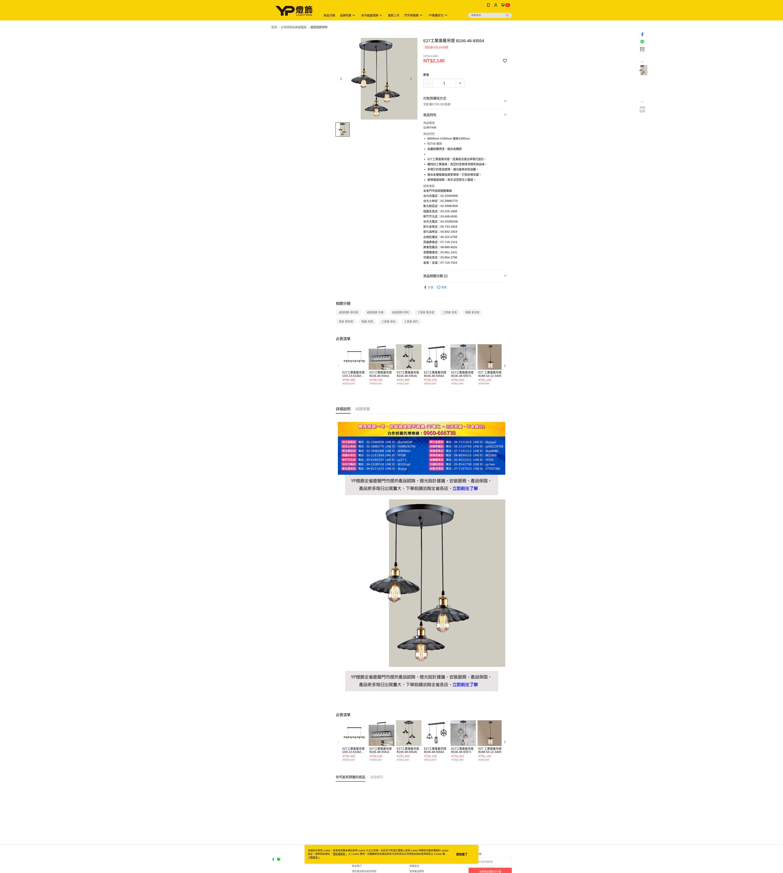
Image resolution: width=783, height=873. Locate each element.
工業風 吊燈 (450, 312)
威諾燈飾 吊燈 (375, 312)
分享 (431, 287)
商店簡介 (357, 866)
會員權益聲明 (416, 871)
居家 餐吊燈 (346, 321)
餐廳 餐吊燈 (472, 312)
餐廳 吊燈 (367, 321)
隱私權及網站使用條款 (364, 871)
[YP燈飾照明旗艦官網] (421, 477)
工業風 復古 (389, 321)
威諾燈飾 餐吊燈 (348, 312)
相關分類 (343, 304)
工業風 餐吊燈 (425, 312)
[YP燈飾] (293, 10)
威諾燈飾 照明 (400, 312)
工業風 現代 (411, 321)
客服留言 (414, 866)
